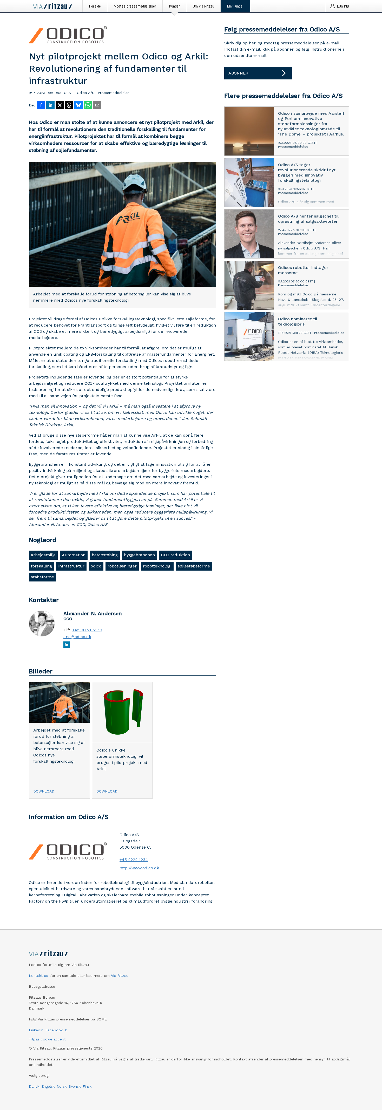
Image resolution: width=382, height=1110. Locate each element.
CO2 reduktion (175, 554)
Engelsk (48, 1086)
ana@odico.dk (77, 636)
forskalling (41, 566)
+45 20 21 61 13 (87, 630)
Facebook (54, 1030)
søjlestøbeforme (194, 566)
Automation (73, 554)
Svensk (75, 1086)
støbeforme (42, 576)
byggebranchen (139, 554)
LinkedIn (36, 1030)
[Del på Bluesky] (78, 105)
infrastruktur (71, 566)
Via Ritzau (119, 975)
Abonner (238, 73)
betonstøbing (105, 554)
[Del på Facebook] (41, 105)
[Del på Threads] (69, 105)
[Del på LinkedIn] (50, 105)
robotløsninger (122, 566)
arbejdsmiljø (43, 554)
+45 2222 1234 (134, 859)
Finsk (87, 1086)
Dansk (34, 1086)
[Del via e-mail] (97, 105)
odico (96, 566)
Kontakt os (38, 975)
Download (43, 791)
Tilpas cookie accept (47, 1039)
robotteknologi (157, 566)
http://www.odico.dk (139, 867)
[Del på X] (60, 105)
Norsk (62, 1086)
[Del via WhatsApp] (88, 105)
